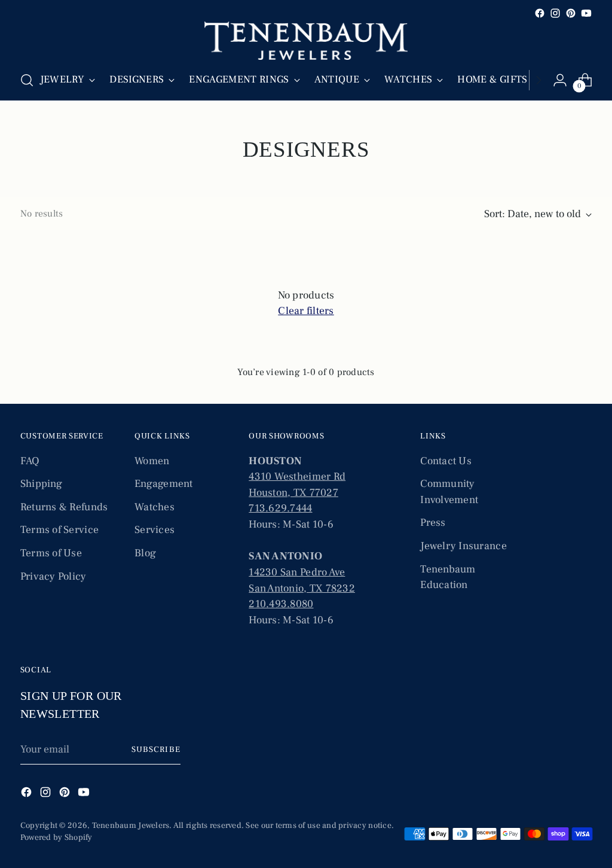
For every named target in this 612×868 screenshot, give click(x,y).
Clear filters (305, 311)
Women (151, 461)
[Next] (538, 80)
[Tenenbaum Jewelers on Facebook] (539, 13)
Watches (154, 507)
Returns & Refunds (64, 507)
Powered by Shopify (56, 837)
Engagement (163, 484)
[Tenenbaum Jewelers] (306, 41)
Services (154, 530)
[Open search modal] (27, 80)
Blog (145, 553)
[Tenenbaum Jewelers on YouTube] (586, 13)
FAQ (30, 461)
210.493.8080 (281, 604)
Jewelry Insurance (463, 546)
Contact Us (446, 461)
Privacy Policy (53, 576)
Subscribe (155, 749)
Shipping (41, 484)
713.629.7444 (280, 508)
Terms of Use (51, 553)
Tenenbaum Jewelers (131, 825)
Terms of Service (59, 530)
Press (432, 522)
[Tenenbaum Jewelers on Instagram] (555, 13)
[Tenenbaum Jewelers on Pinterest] (570, 13)
